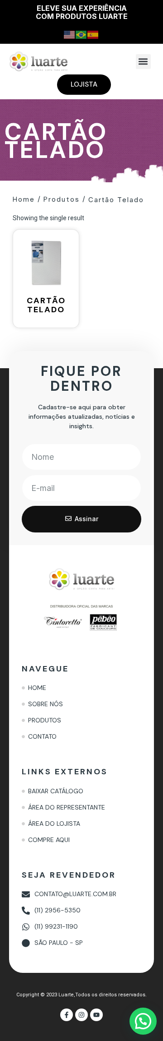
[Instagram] (81, 1015)
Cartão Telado (116, 199)
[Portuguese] (81, 34)
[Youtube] (96, 1015)
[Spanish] (93, 34)
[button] (143, 61)
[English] (70, 34)
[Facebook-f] (66, 1015)
